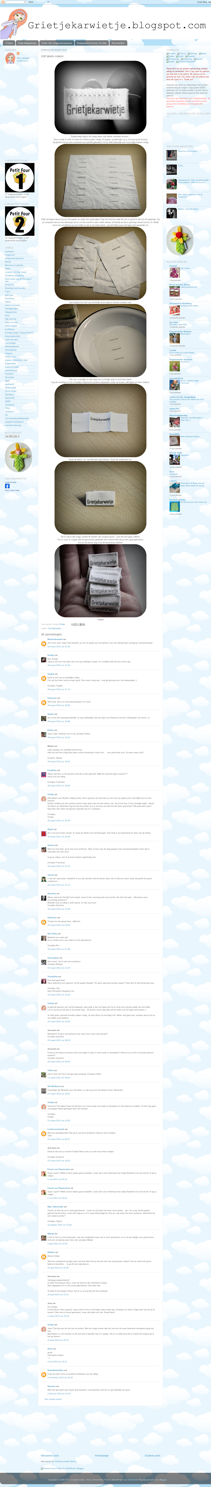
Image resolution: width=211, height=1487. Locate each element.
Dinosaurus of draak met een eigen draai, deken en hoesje (193, 484)
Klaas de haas (11, 322)
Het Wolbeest (54, 1086)
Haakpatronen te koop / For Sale (92, 42)
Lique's (173, 481)
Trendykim (53, 976)
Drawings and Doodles (15, 288)
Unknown (52, 698)
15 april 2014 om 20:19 (58, 1340)
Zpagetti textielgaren (14, 422)
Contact (9, 42)
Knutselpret (53, 958)
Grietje (51, 794)
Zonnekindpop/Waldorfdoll (17, 418)
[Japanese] (187, 59)
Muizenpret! (185, 334)
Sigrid (50, 829)
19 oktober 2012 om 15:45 (60, 1225)
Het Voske (52, 934)
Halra (50, 1349)
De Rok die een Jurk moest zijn (194, 502)
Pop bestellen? (118, 42)
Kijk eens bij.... (11, 319)
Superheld (9, 398)
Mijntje (51, 1234)
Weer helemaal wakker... (191, 436)
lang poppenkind (12, 336)
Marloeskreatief (55, 639)
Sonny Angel (10, 391)
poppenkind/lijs (12, 367)
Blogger (163, 1480)
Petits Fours (10, 357)
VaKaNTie (185, 455)
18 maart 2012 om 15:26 (59, 647)
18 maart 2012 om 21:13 (59, 866)
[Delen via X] (78, 624)
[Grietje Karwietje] (7, 488)
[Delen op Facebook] (81, 624)
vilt (6, 415)
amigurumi (10, 255)
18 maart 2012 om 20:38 (59, 837)
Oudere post (152, 1455)
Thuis (7, 408)
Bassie (8, 262)
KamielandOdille (178, 500)
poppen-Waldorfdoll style (16, 360)
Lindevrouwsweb (56, 1129)
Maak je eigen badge (12, 490)
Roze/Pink (185, 362)
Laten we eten (11, 340)
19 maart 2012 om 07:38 (59, 949)
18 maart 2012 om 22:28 (59, 909)
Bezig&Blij (175, 434)
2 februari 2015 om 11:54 (59, 1394)
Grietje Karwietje (10, 482)
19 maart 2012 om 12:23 (59, 968)
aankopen (9, 251)
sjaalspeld (9, 384)
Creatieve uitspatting (14, 275)
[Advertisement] (100, 1430)
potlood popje (11, 370)
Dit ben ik (9, 285)
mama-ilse (174, 409)
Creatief (173, 266)
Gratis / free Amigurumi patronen (57, 42)
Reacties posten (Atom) (65, 1461)
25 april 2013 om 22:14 (58, 1295)
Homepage (102, 1455)
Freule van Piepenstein (59, 1169)
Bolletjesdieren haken (189, 306)
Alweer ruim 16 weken (188, 209)
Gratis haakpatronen (27, 42)
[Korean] (199, 59)
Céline (51, 1070)
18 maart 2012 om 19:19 (59, 737)
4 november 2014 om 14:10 (60, 1377)
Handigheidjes (54, 628)
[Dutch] (180, 56)
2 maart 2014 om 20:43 (58, 1316)
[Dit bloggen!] (75, 624)
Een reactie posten (53, 1399)
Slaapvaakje (10, 388)
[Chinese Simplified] (186, 61)
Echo (180, 166)
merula (51, 875)
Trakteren (9, 412)
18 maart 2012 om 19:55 (59, 786)
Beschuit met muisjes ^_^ (189, 151)
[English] (172, 53)
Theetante (9, 405)
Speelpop (9, 394)
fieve (172, 472)
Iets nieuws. (186, 268)
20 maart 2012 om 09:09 (59, 1062)
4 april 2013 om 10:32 (57, 1244)
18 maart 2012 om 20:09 (59, 821)
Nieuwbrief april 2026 (178, 324)
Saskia (51, 714)
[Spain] (203, 53)
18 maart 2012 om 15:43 (59, 665)
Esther (51, 730)
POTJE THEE (176, 453)
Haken (8, 302)
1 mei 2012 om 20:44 (57, 1198)
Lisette (173, 350)
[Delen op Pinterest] (83, 624)
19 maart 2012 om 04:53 (59, 925)
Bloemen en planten (14, 265)
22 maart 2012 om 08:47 (59, 1139)
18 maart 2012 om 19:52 (59, 761)
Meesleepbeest (12, 346)
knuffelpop (9, 329)
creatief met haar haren (15, 272)
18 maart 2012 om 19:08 (59, 721)
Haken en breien (12, 305)
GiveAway (9, 298)
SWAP (8, 401)
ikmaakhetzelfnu (56, 1370)
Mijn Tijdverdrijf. (55, 1207)
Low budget (10, 343)
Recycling (9, 377)
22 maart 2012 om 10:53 (59, 1161)
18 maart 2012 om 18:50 (59, 705)
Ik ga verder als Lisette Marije (182, 353)
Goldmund (132, 1480)
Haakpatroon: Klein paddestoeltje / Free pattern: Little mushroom (194, 181)
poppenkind (10, 363)
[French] (182, 53)
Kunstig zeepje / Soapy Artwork (19, 333)
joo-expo (174, 322)
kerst (7, 315)
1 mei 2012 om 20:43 (57, 1179)
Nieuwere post (50, 1455)
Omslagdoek (11, 350)
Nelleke (51, 1252)
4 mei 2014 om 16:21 (57, 1362)
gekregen (9, 295)
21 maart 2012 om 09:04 (59, 1078)
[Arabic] (171, 61)
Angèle (51, 674)
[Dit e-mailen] (72, 624)
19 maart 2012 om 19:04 (59, 1021)
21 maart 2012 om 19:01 (59, 1094)
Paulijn (51, 655)
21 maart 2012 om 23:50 (59, 1121)
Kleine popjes (11, 326)
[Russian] (190, 56)
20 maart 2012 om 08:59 (59, 1040)
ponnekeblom (176, 378)
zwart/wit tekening (13, 425)
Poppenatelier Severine (181, 359)
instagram (174, 474)
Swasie (51, 845)
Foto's (8, 292)
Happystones (11, 312)
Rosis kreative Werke (180, 285)
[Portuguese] (173, 59)
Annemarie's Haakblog (180, 303)
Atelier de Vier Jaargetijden (183, 397)
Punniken (9, 374)
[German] (193, 53)
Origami (8, 353)
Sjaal (7, 381)
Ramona (52, 1386)
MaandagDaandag (178, 415)
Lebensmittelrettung (189, 287)
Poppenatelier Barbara (180, 332)
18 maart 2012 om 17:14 (59, 689)
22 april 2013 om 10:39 (58, 1268)
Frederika (52, 770)
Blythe (8, 269)
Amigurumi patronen (14, 258)
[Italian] (171, 56)
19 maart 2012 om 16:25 (59, 995)
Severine (52, 893)
